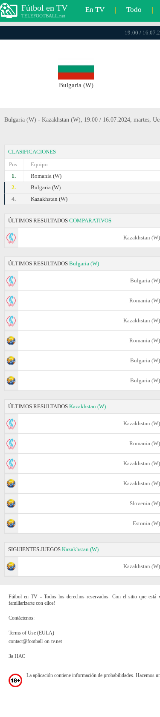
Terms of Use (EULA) (31, 633)
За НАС (17, 656)
